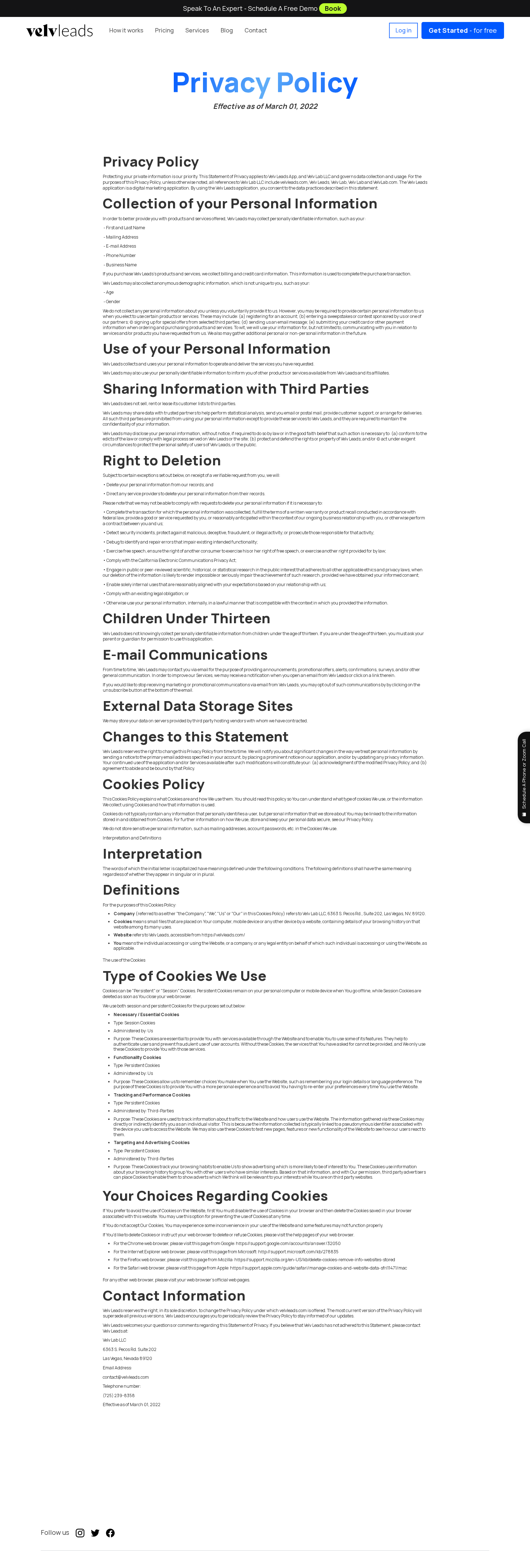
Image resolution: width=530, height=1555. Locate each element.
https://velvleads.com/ (223, 935)
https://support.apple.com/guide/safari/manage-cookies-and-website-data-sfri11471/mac (318, 1268)
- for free (463, 30)
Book (333, 8)
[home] (59, 30)
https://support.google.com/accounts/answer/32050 (288, 1243)
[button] (164, 30)
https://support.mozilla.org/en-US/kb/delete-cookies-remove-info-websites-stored (314, 1260)
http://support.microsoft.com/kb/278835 (298, 1252)
